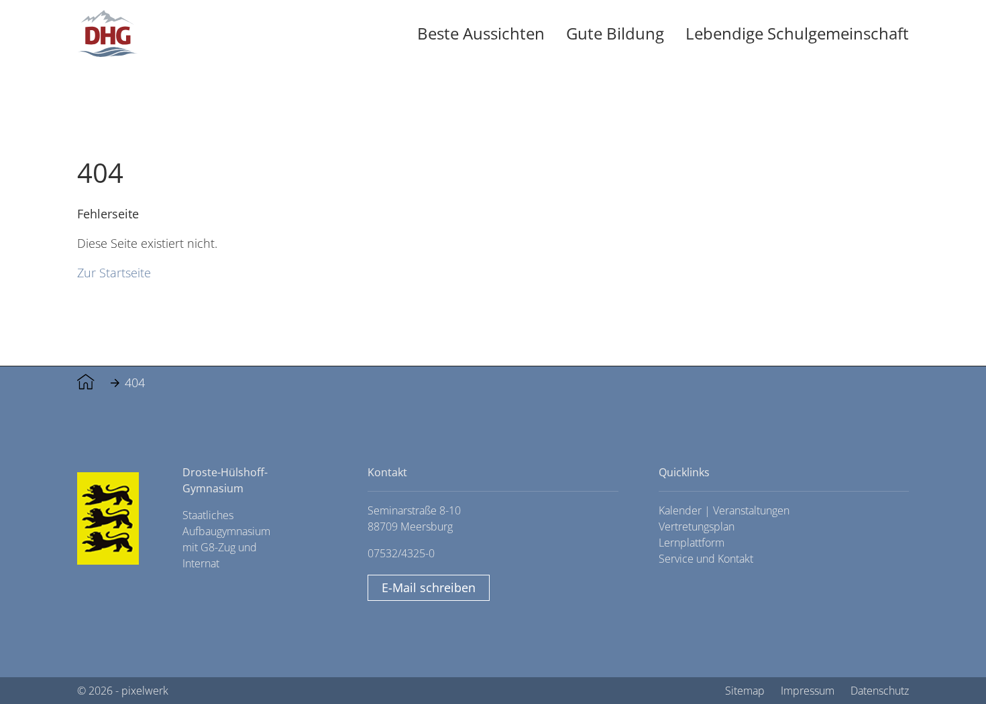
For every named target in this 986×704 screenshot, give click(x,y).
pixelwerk (144, 690)
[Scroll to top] (946, 664)
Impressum (807, 690)
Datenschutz (880, 690)
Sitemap (745, 690)
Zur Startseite (114, 272)
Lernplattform (691, 542)
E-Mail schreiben (429, 587)
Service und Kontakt (706, 558)
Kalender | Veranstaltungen (724, 510)
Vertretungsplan (696, 526)
